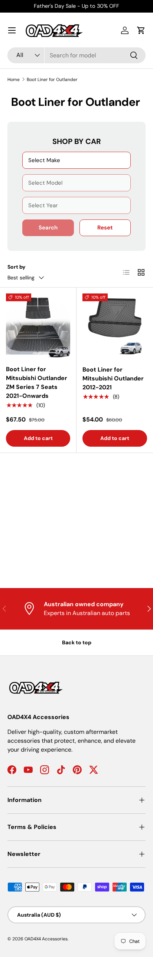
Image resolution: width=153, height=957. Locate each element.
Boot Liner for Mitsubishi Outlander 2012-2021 (113, 378)
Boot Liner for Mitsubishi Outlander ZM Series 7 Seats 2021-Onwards (36, 382)
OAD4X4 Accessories (46, 939)
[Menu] (12, 30)
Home (13, 80)
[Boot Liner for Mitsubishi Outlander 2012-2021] (114, 325)
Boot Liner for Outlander (52, 80)
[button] (141, 30)
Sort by (16, 266)
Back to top (76, 642)
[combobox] (76, 55)
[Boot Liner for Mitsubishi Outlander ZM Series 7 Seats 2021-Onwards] (38, 325)
